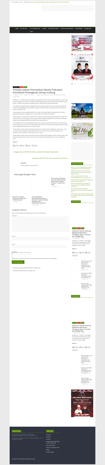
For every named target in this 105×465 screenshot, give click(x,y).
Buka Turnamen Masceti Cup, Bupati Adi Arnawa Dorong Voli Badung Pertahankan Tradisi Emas (80, 185)
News (17, 28)
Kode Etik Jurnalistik (50, 445)
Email (13, 244)
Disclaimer (48, 437)
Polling (47, 449)
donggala (38, 94)
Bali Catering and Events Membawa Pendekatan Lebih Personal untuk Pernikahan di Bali (82, 190)
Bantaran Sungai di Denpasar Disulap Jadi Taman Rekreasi (19, 198)
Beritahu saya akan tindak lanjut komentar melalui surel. (27, 268)
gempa (42, 94)
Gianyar (74, 228)
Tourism (44, 28)
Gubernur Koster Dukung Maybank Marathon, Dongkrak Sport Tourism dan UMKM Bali (49, 2)
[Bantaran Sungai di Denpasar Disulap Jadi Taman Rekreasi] (21, 178)
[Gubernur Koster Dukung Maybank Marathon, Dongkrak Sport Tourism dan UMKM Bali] (82, 204)
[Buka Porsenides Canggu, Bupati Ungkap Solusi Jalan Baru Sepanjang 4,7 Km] (75, 283)
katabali (26, 94)
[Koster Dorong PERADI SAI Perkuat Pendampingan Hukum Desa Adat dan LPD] (75, 272)
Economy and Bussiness (67, 28)
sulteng (14, 96)
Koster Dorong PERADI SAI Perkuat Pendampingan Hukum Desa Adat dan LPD (86, 275)
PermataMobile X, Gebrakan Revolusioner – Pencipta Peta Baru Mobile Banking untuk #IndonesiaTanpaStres (40, 200)
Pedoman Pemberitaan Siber (52, 447)
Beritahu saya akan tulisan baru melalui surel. (24, 270)
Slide (25, 87)
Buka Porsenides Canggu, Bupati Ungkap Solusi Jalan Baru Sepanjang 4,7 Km (86, 285)
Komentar (15, 215)
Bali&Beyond (87, 28)
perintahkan (62, 94)
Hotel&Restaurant (53, 28)
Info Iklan (48, 439)
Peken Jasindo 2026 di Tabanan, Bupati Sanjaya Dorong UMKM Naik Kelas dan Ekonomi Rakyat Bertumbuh (82, 195)
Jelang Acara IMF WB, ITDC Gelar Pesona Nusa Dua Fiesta (50, 158)
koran (48, 94)
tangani (17, 96)
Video (31, 31)
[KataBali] (13, 28)
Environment (79, 28)
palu (59, 94)
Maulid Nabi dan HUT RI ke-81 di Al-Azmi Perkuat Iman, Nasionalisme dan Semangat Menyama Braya (81, 172)
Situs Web (14, 252)
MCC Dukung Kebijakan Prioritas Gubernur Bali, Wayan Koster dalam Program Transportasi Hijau (58, 181)
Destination (23, 28)
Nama (14, 236)
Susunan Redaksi (50, 452)
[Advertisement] (67, 8)
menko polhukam (53, 94)
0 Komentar (31, 94)
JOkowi (45, 94)
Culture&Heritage (35, 28)
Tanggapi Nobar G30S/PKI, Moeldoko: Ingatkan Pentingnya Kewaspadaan (35, 152)
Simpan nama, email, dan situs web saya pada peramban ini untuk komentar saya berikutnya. (34, 258)
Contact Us (48, 434)
